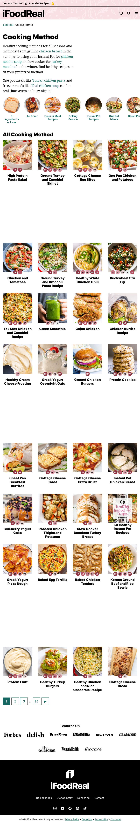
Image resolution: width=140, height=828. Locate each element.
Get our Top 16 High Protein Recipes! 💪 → (30, 3)
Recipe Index (44, 797)
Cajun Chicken (87, 329)
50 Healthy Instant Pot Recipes (123, 529)
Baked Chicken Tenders (87, 582)
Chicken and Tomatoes (17, 280)
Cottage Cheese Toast (52, 480)
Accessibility (101, 819)
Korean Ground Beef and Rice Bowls (122, 584)
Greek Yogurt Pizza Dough (17, 582)
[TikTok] (85, 808)
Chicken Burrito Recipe (123, 331)
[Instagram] (55, 808)
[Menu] (136, 13)
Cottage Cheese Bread (122, 684)
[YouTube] (62, 808)
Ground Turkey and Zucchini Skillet (52, 179)
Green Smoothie (52, 329)
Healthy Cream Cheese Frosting (17, 382)
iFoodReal (8, 25)
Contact (99, 797)
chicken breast (50, 51)
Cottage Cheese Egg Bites (87, 178)
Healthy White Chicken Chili (87, 280)
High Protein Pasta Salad (17, 178)
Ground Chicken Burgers (87, 382)
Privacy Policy (72, 819)
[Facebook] (70, 808)
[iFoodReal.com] (70, 791)
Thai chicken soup (45, 86)
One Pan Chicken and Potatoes (122, 178)
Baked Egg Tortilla (52, 580)
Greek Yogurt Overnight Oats (52, 382)
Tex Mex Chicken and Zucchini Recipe (18, 333)
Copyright (87, 819)
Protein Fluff (18, 682)
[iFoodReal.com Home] (24, 13)
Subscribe (83, 797)
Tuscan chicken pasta (48, 80)
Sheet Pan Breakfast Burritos (17, 482)
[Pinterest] (77, 808)
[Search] (128, 13)
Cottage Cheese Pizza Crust (87, 480)
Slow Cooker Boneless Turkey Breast (87, 533)
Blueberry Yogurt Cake (17, 531)
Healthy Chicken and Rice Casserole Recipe (87, 686)
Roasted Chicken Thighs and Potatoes (53, 533)
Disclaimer (115, 819)
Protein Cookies (122, 380)
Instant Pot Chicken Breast (122, 480)
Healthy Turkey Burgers (52, 684)
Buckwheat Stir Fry (122, 280)
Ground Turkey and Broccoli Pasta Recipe (52, 282)
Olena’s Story (65, 797)
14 (37, 702)
